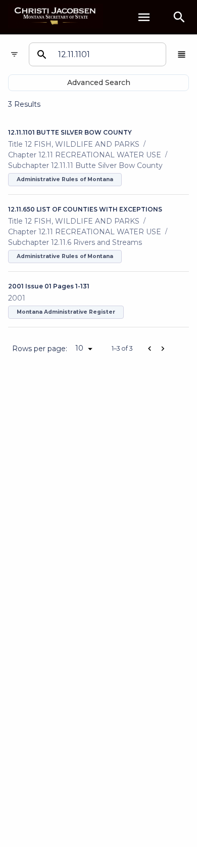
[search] (179, 17)
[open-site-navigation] (144, 17)
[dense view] (181, 54)
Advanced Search (98, 82)
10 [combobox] (79, 348)
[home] (55, 17)
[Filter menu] (14, 54)
